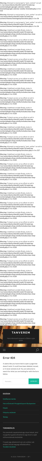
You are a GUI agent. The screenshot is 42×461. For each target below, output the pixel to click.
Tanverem (21, 332)
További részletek (9, 447)
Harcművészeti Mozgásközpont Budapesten (19, 403)
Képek (5, 408)
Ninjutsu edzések (9, 412)
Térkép (5, 417)
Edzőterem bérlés (9, 399)
